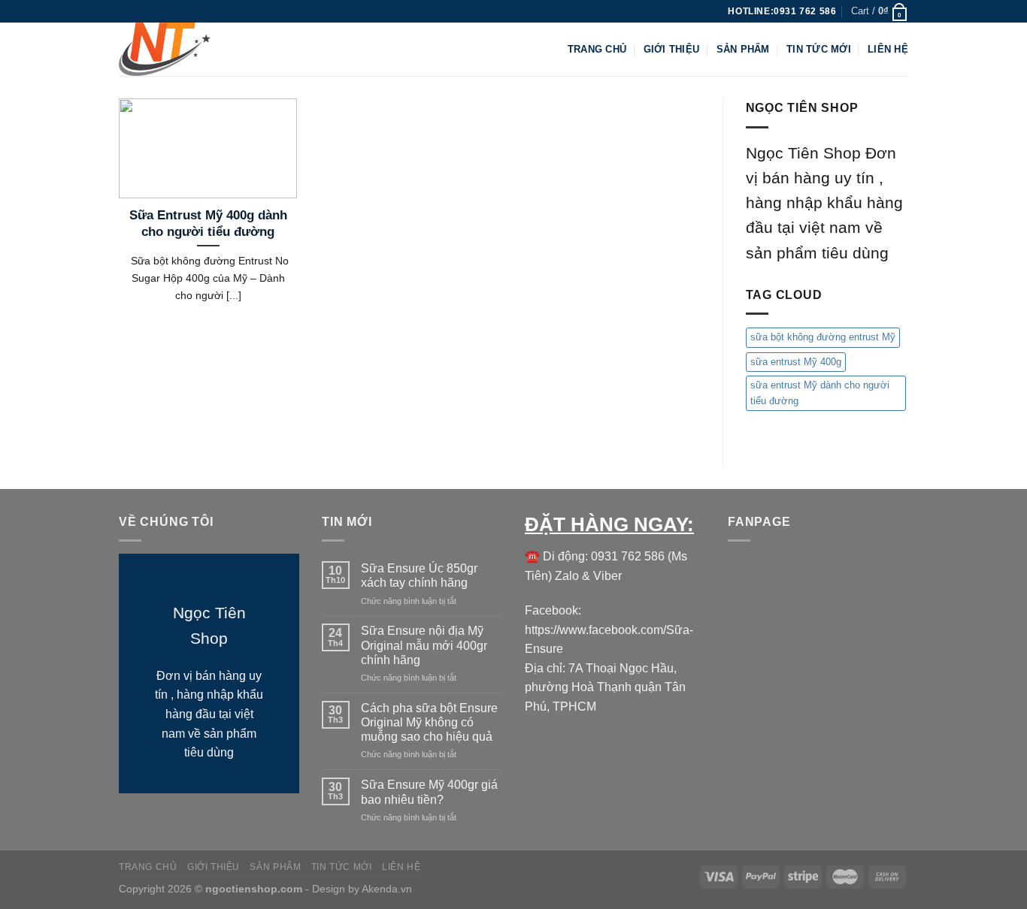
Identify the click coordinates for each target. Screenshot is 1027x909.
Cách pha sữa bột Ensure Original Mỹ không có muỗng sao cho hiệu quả (429, 722)
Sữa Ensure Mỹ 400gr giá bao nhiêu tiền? (429, 791)
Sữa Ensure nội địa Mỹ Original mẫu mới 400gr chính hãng (424, 645)
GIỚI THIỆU (672, 49)
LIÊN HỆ (888, 49)
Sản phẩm (743, 49)
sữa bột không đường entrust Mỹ (822, 337)
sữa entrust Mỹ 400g (795, 361)
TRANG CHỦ (597, 49)
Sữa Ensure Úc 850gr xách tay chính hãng (419, 575)
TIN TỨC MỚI (818, 49)
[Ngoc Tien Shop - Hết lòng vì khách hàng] (194, 49)
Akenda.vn (385, 889)
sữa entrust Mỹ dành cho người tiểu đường (819, 392)
